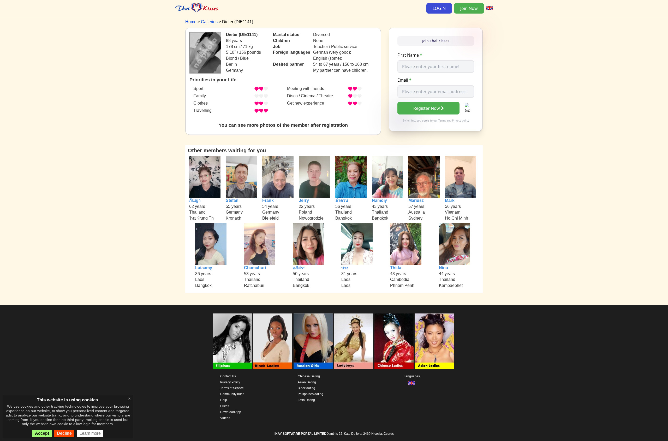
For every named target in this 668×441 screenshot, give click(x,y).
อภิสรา (299, 267)
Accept (42, 433)
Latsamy (203, 267)
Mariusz (416, 200)
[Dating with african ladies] (272, 341)
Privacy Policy (230, 382)
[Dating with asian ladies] (434, 341)
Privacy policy (460, 120)
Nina (443, 267)
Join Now (469, 8)
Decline (64, 433)
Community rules (232, 394)
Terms (442, 120)
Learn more (90, 433)
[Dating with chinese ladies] (394, 341)
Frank (268, 200)
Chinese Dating (309, 376)
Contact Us (228, 376)
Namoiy (379, 200)
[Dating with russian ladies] (313, 341)
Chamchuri (255, 267)
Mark (450, 200)
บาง (344, 267)
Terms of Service (232, 388)
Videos (225, 418)
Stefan (232, 200)
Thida (395, 267)
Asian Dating (307, 382)
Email (404, 80)
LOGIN (439, 8)
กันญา (195, 200)
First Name (409, 55)
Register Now (426, 108)
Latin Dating (306, 400)
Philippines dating (310, 394)
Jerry (304, 200)
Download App (230, 412)
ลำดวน (341, 200)
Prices (224, 406)
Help (223, 400)
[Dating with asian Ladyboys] (353, 341)
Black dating (306, 388)
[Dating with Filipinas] (232, 341)
